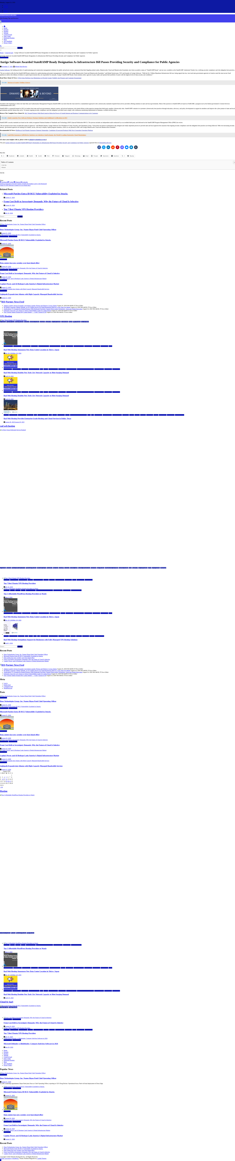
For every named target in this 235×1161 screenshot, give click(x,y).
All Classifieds (8, 41)
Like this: (4, 165)
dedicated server (41, 568)
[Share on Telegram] (131, 147)
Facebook (4, 182)
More (5, 39)
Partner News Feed (15, 302)
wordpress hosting (76, 590)
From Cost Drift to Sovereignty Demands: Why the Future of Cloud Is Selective (41, 201)
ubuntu (71, 322)
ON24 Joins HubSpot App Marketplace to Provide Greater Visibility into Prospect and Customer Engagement (49, 78)
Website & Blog (179, 415)
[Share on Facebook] (99, 147)
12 (6, 779)
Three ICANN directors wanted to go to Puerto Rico (15, 185)
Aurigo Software (5, 70)
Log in (6, 683)
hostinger (26, 322)
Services (131, 415)
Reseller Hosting (99, 369)
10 (3, 779)
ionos (130, 568)
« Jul (1, 787)
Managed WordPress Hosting (85, 369)
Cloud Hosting (13, 236)
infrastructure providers (111, 568)
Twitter (6, 5)
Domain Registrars (54, 346)
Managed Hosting (79, 346)
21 (10, 781)
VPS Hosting (6, 316)
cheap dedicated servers (18, 568)
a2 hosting (3, 322)
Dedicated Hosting (9, 38)
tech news (143, 415)
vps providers (85, 322)
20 (8, 781)
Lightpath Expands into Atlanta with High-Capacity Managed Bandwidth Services (31, 294)
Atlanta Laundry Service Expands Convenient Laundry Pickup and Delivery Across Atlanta (30, 305)
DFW (41, 369)
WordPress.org (8, 688)
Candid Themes (41, 1158)
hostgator (66, 568)
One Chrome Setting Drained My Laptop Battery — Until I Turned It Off (25, 312)
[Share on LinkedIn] (108, 147)
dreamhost (50, 568)
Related (4, 167)
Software (137, 415)
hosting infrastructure (84, 568)
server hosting (156, 568)
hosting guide (74, 568)
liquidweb (48, 322)
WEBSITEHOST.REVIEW (8, 15)
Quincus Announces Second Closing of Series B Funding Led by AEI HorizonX (23, 184)
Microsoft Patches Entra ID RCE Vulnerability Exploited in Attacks (36, 193)
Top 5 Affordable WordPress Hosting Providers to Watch (25, 594)
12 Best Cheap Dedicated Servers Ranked (15, 571)
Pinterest (18, 182)
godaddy (61, 568)
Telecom (155, 415)
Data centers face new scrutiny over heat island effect (19, 263)
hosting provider (53, 369)
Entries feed (7, 685)
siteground (163, 568)
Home (5, 28)
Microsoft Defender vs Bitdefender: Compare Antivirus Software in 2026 (31, 1044)
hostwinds (93, 568)
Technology (149, 415)
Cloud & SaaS (8, 34)
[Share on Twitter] (104, 147)
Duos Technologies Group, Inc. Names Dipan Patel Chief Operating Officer (28, 230)
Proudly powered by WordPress (9, 1158)
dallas (35, 415)
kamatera (42, 322)
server (149, 568)
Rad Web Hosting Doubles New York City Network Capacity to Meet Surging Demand (36, 373)
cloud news (30, 415)
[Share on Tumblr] (136, 147)
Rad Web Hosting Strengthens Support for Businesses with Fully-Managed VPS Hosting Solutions (40, 640)
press (92, 415)
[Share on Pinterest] (117, 147)
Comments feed (8, 686)
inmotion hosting (34, 322)
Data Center (7, 36)
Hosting (6, 31)
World (110, 346)
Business (6, 415)
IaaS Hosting (69, 346)
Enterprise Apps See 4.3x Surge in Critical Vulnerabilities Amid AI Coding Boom (27, 310)
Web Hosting (104, 346)
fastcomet (55, 568)
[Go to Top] (0, 1160)
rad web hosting (56, 322)
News (89, 415)
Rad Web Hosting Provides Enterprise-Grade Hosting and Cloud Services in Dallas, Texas (37, 418)
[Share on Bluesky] (127, 147)
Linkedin (25, 182)
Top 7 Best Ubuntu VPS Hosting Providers (24, 209)
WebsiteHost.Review (105, 143)
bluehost (8, 568)
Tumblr (6, 7)
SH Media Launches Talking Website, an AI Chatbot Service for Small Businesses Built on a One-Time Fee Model (37, 307)
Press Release (88, 346)
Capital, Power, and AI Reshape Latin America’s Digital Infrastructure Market (29, 284)
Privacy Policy (8, 43)
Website (6, 33)
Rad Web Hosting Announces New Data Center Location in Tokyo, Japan (31, 350)
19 (6, 781)
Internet (67, 415)
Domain (6, 29)
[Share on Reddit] (113, 147)
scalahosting (64, 322)
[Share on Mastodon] (122, 147)
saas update (125, 415)
